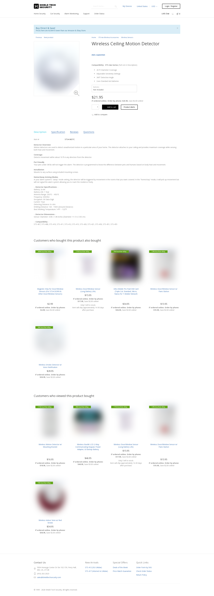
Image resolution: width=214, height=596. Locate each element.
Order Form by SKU (144, 567)
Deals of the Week (120, 567)
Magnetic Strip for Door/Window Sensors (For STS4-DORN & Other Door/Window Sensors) (50, 291)
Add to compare (100, 114)
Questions (88, 131)
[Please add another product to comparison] (173, 13)
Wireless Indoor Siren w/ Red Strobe (50, 521)
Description (40, 131)
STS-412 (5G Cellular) (93, 567)
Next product (48, 37)
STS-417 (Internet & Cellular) (96, 571)
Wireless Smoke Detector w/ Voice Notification (50, 366)
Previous (39, 37)
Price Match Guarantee (122, 571)
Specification (58, 131)
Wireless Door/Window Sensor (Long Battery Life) (88, 290)
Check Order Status (144, 571)
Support (86, 13)
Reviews (74, 131)
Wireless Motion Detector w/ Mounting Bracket (50, 445)
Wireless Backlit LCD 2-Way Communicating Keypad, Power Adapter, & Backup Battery (88, 447)
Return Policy (141, 575)
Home (94, 37)
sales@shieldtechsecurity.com (49, 577)
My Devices (127, 6)
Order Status (99, 13)
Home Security (40, 13)
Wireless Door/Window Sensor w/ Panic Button (163, 290)
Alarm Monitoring (72, 13)
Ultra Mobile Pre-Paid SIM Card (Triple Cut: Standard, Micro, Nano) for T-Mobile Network (126, 291)
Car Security (55, 13)
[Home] (47, 6)
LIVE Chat (165, 13)
